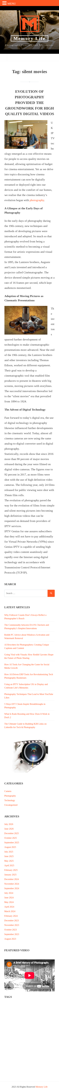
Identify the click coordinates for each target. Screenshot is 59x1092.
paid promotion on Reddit (32, 1032)
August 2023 (10, 939)
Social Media (36, 1052)
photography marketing (31, 1040)
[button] (4, 3)
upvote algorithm (13, 1064)
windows (27, 1068)
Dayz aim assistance (14, 1020)
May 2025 (9, 861)
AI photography (43, 1004)
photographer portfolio (29, 1036)
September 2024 (11, 888)
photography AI (12, 1040)
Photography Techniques (16, 1044)
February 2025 (11, 870)
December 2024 (11, 879)
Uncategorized (10, 805)
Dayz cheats (30, 1020)
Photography (10, 796)
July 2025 (8, 851)
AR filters (22, 1008)
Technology (9, 800)
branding (33, 1008)
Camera (7, 791)
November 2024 (11, 884)
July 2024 (8, 893)
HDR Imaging (24, 1024)
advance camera (26, 1004)
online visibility (12, 1032)
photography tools (13, 1048)
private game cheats (32, 1048)
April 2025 (9, 865)
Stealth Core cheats (31, 1056)
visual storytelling (13, 1068)
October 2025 (10, 838)
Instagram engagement (15, 1028)
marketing (31, 1028)
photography (37, 200)
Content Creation (24, 1016)
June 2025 (9, 856)
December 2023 (11, 920)
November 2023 (11, 925)
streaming (29, 1060)
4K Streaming (11, 1004)
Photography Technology (39, 1044)
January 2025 (10, 874)
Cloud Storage (11, 1012)
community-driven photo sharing (34, 1012)
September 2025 (11, 842)
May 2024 (9, 902)
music (41, 1028)
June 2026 (9, 829)
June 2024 (9, 897)
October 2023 (10, 929)
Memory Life (29, 38)
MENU (11, 3)
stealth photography (14, 1060)
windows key (11, 1073)
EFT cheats (10, 1024)
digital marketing (45, 1020)
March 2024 (9, 911)
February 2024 (11, 916)
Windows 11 (39, 1068)
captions (43, 1008)
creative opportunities (42, 1016)
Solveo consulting (13, 1056)
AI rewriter (10, 1008)
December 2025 (11, 833)
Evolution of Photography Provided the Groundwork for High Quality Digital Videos (29, 102)
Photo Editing (11, 1036)
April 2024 (9, 907)
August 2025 (10, 847)
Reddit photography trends (16, 1052)
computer (9, 1016)
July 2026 (8, 824)
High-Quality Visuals (41, 1024)
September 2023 (11, 934)
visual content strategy (32, 1064)
